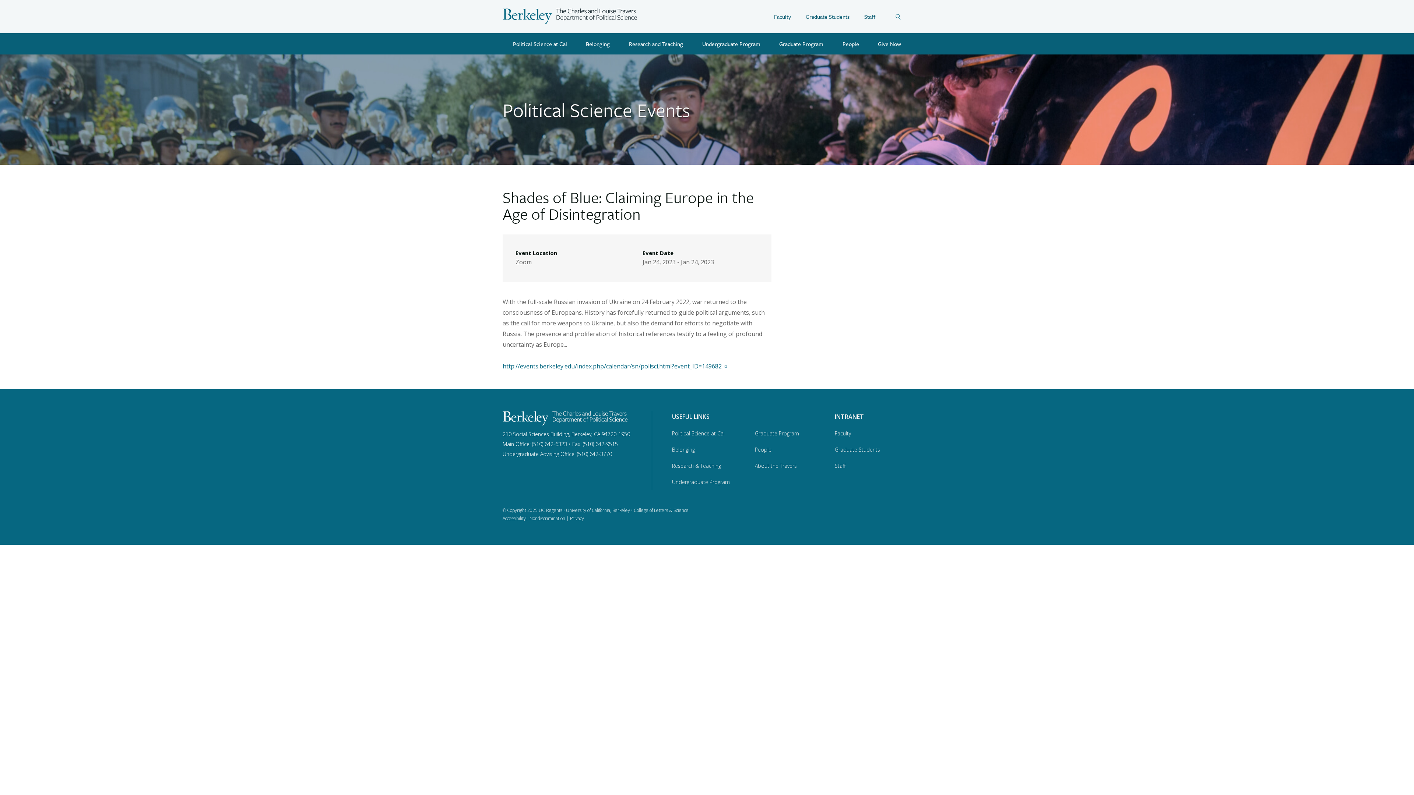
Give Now (889, 44)
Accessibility (514, 518)
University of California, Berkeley (598, 510)
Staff (869, 17)
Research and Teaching (656, 44)
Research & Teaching (696, 465)
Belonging (598, 44)
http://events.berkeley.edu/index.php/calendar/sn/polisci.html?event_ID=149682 (612, 366)
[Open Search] (903, 16)
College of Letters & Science (661, 510)
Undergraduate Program (731, 44)
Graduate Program (801, 44)
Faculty (782, 17)
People (851, 44)
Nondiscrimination (547, 518)
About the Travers (776, 465)
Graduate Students (828, 17)
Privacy (577, 518)
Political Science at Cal (540, 44)
